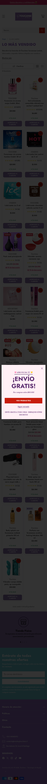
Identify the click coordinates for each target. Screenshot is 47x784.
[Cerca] (41, 368)
